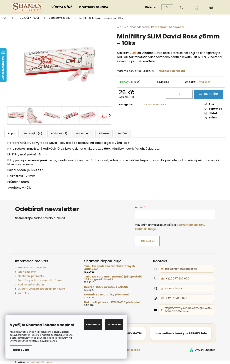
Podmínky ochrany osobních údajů (40, 280)
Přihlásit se (147, 241)
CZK (166, 7)
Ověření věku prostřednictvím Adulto (41, 289)
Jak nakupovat (27, 272)
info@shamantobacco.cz (181, 269)
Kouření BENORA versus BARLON (106, 287)
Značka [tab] (122, 133)
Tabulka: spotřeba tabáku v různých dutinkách (109, 267)
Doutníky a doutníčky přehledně (106, 294)
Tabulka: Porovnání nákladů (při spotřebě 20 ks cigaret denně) (113, 278)
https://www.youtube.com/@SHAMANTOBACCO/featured (188, 309)
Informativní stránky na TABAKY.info (181, 333)
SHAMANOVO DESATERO (32, 267)
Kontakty (23, 293)
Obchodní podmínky (31, 276)
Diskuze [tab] (104, 133)
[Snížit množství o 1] (170, 94)
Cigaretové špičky (155, 104)
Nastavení (21, 350)
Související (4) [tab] (33, 133)
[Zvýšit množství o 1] (188, 94)
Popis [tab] (11, 133)
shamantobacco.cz (177, 288)
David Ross (203, 82)
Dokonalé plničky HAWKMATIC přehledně (112, 302)
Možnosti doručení (172, 71)
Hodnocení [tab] (83, 133)
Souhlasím (114, 324)
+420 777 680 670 (177, 278)
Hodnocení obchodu (31, 284)
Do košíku (211, 94)
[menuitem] (62, 7)
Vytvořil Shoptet (205, 350)
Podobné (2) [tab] (59, 133)
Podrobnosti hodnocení (167, 27)
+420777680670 (176, 298)
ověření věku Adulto (42, 362)
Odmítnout (93, 324)
